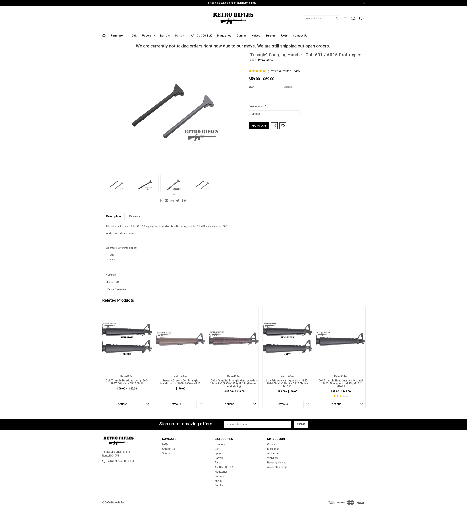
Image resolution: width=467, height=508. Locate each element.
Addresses (273, 453)
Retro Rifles (265, 60)
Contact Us (300, 35)
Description (113, 216)
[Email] (166, 200)
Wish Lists (273, 458)
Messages (273, 448)
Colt (134, 35)
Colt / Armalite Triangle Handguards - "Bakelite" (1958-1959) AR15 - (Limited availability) (233, 383)
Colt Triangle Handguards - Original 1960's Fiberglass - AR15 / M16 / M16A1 (341, 383)
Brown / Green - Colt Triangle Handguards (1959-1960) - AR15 (180, 382)
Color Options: (257, 106)
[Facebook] (161, 200)
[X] (178, 200)
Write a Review (291, 71)
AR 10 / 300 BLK (201, 35)
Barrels (165, 35)
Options (123, 404)
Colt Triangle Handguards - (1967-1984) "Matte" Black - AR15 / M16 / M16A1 (287, 383)
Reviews (134, 216)
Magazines (224, 35)
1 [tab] (174, 194)
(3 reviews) (274, 71)
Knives (256, 35)
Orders (271, 444)
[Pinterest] (184, 200)
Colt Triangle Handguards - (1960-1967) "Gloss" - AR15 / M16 (127, 382)
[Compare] (353, 19)
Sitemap (167, 453)
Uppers (147, 35)
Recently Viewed (276, 462)
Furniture (117, 35)
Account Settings (277, 467)
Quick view (127, 352)
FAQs (284, 35)
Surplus (270, 35)
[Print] (172, 200)
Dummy (241, 35)
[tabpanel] (116, 183)
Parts (179, 35)
